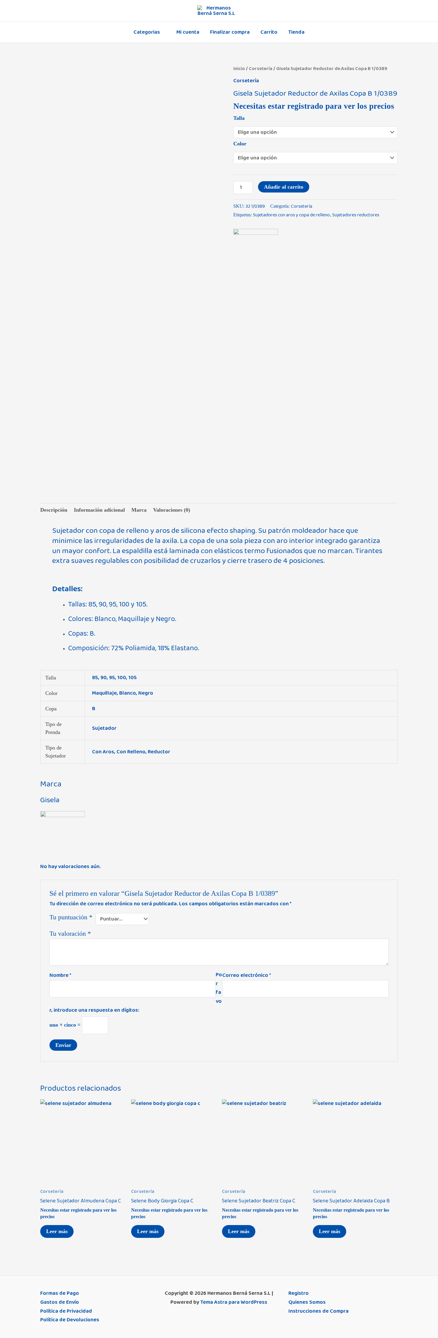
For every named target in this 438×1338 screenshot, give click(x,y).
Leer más (57, 1231)
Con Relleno (131, 752)
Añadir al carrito (283, 187)
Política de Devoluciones (69, 1320)
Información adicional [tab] (99, 510)
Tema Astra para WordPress (233, 1302)
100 (121, 677)
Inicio (239, 68)
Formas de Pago (59, 1293)
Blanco (127, 693)
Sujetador (104, 728)
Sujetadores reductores (355, 215)
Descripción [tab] (53, 510)
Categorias (146, 32)
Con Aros (103, 752)
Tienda (296, 32)
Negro (145, 693)
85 (95, 677)
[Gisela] (255, 251)
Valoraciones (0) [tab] (171, 510)
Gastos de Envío (59, 1302)
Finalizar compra (230, 32)
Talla (239, 118)
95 (112, 677)
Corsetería (260, 68)
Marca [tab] (139, 510)
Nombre (60, 975)
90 (103, 677)
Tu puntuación (70, 917)
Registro (298, 1293)
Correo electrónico (246, 975)
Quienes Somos (307, 1302)
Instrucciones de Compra (318, 1311)
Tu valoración (70, 933)
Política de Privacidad (66, 1311)
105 (132, 677)
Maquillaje (104, 693)
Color (239, 144)
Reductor (159, 752)
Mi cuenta (187, 32)
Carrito (268, 32)
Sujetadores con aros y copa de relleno (291, 215)
